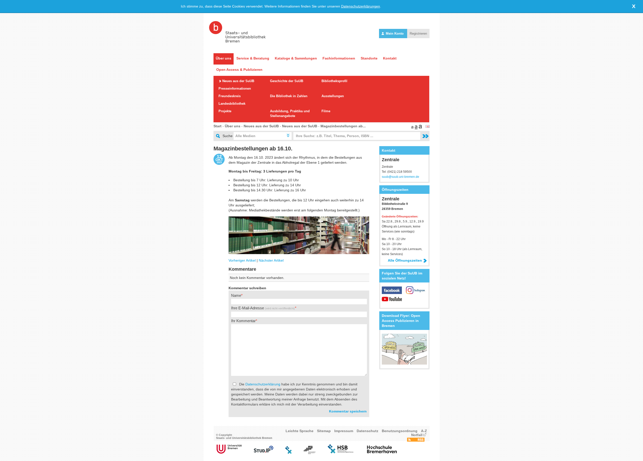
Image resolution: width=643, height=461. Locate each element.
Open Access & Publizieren (239, 70)
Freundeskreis (230, 96)
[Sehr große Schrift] (419, 128)
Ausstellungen (333, 96)
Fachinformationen (339, 58)
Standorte (369, 58)
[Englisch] (427, 127)
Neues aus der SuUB (238, 81)
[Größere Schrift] (415, 128)
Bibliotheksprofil (334, 81)
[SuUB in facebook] (394, 293)
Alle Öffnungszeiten (405, 260)
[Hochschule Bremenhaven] (382, 453)
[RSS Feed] (415, 440)
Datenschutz (367, 431)
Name (236, 295)
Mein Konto (395, 33)
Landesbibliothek (232, 103)
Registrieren (418, 33)
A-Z (424, 431)
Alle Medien (245, 136)
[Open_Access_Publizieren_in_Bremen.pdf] (404, 363)
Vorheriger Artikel (242, 260)
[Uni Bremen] (229, 453)
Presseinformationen (235, 88)
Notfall (416, 435)
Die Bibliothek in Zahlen (288, 96)
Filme (326, 111)
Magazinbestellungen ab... (343, 126)
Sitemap (324, 431)
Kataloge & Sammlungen (296, 58)
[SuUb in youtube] (392, 302)
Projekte (225, 111)
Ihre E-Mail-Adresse (263, 308)
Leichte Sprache (299, 431)
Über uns (223, 58)
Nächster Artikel (271, 260)
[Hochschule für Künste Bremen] (309, 453)
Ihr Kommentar (243, 321)
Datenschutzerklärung (262, 384)
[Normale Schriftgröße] (411, 128)
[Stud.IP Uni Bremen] (263, 453)
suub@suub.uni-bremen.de (400, 177)
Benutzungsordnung (399, 431)
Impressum (343, 431)
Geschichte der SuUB (286, 81)
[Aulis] (289, 453)
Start (217, 126)
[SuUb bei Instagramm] (416, 293)
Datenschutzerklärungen (360, 6)
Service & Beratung (252, 58)
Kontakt (390, 58)
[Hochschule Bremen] (341, 453)
